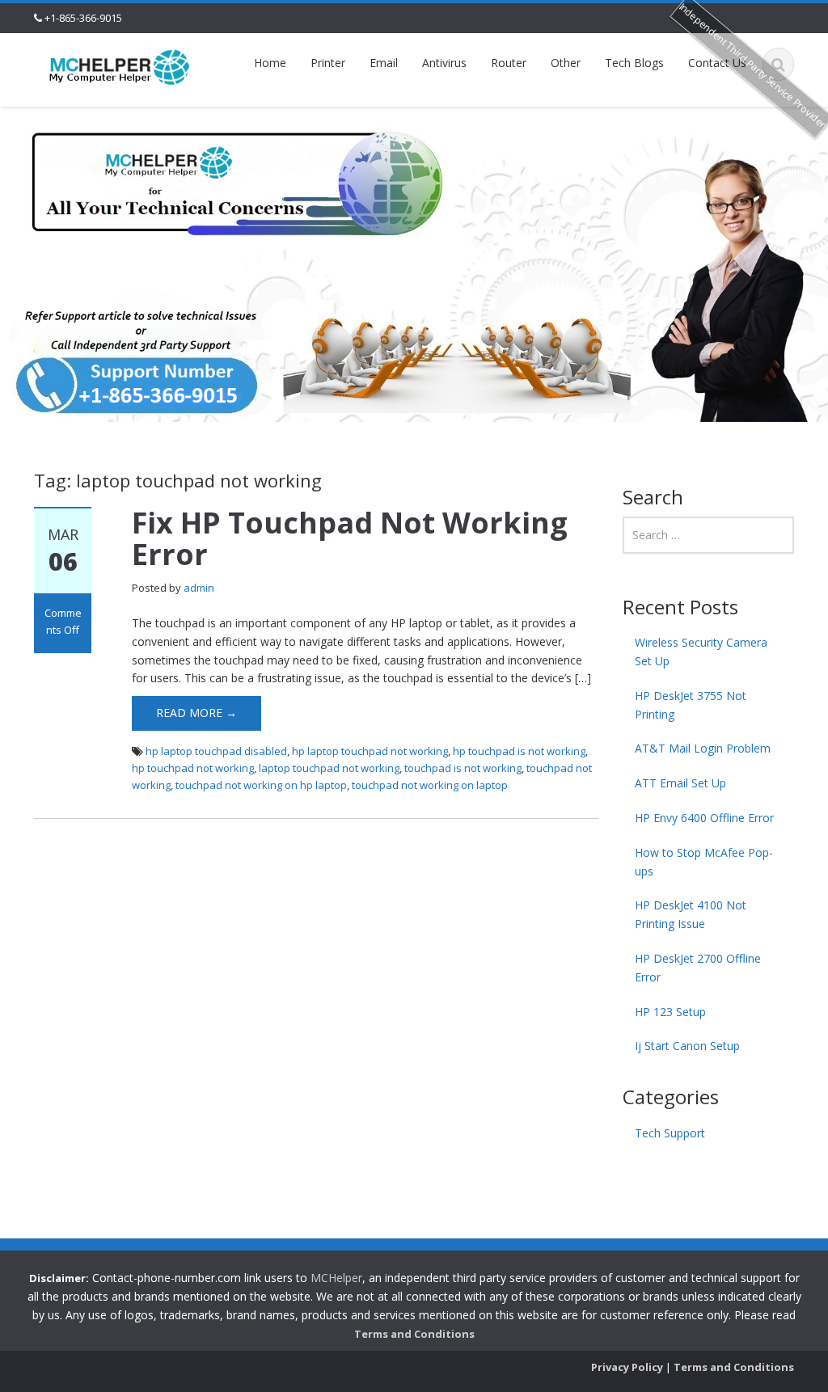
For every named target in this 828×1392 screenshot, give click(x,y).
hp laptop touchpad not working (370, 751)
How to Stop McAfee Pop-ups (704, 862)
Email (384, 62)
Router (508, 62)
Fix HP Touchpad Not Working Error (350, 539)
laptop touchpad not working (329, 768)
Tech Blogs (634, 62)
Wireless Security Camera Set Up (701, 652)
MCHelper (336, 1277)
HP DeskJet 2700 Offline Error (698, 968)
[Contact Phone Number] (119, 66)
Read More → (196, 712)
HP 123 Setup (670, 1011)
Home (270, 62)
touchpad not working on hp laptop (261, 785)
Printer (327, 62)
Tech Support (670, 1133)
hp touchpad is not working (519, 751)
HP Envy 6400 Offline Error (704, 817)
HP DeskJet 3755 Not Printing (690, 705)
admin (199, 587)
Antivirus (444, 62)
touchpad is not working (463, 768)
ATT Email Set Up (680, 783)
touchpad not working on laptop (430, 785)
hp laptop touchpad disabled (216, 751)
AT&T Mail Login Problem (703, 748)
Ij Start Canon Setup (687, 1045)
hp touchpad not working (193, 768)
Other (566, 62)
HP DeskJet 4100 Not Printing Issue (690, 914)
